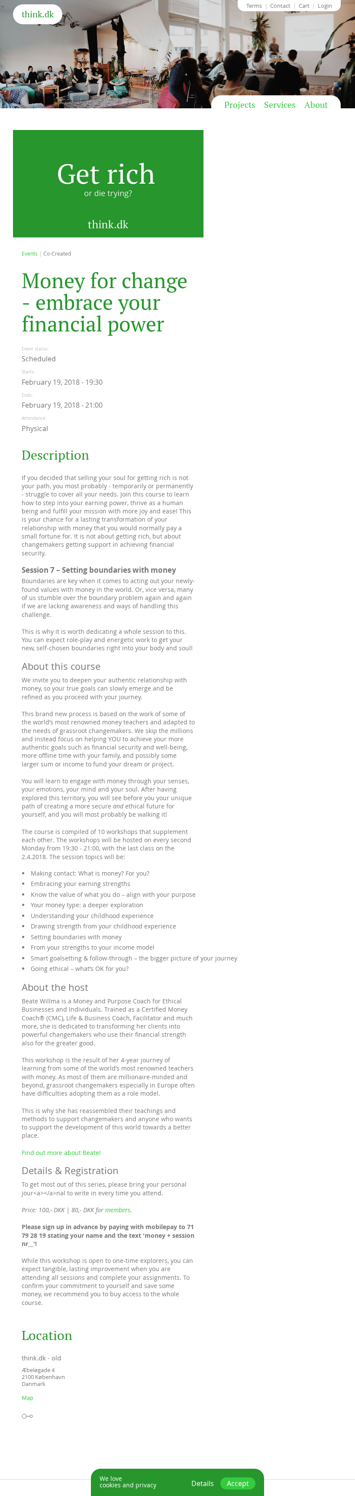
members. (118, 1210)
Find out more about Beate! (61, 1153)
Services (280, 104)
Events (30, 253)
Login (325, 6)
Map (27, 1398)
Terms (254, 6)
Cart (304, 6)
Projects (239, 104)
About (316, 104)
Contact (280, 6)
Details (202, 1483)
